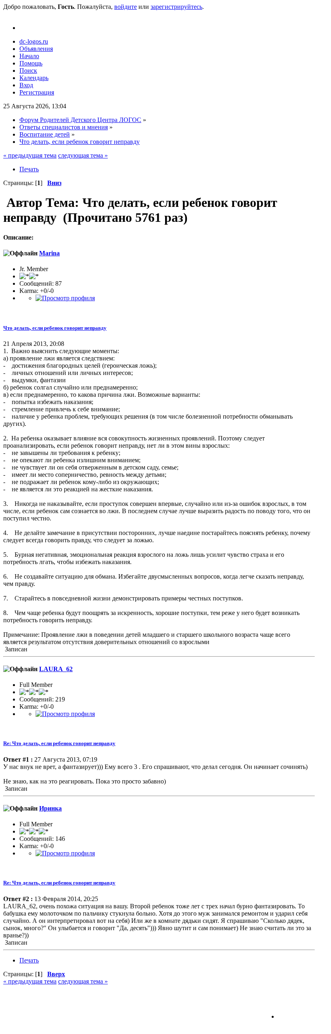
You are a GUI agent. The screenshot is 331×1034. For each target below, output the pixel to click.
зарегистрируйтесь (176, 6)
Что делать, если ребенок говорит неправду (55, 328)
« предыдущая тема (30, 155)
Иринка (50, 808)
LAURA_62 (56, 668)
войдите (125, 6)
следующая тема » (83, 155)
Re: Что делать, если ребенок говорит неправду (59, 743)
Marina (49, 253)
